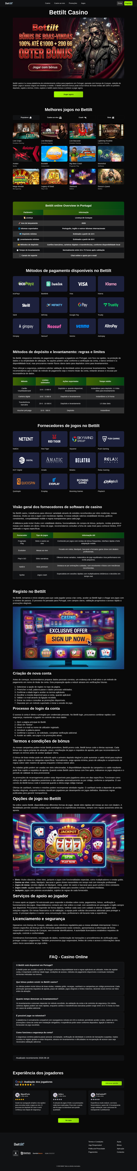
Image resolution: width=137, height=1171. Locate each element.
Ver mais (68, 1120)
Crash (81, 117)
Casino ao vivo (52, 117)
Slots (109, 117)
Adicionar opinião (112, 1083)
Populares (25, 117)
